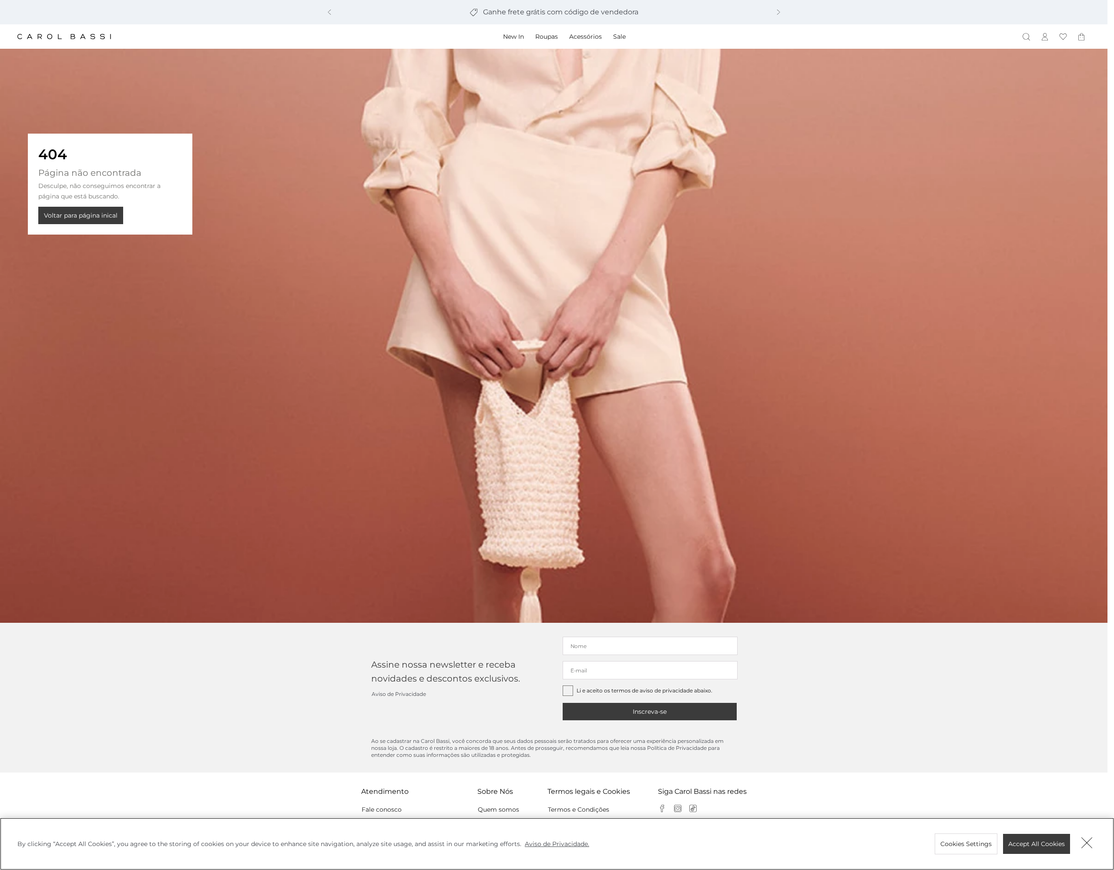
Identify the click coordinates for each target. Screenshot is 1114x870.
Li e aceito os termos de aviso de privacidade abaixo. (644, 690)
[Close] (1087, 843)
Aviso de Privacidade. (557, 844)
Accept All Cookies (1036, 844)
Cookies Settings (966, 844)
